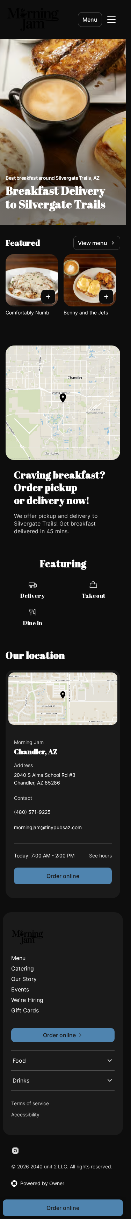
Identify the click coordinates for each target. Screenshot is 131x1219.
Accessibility (25, 1114)
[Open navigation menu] (111, 20)
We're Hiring (27, 999)
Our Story (24, 978)
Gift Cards (25, 1010)
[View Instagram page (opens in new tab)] (15, 1150)
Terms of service (30, 1103)
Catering (22, 968)
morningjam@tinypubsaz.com (48, 829)
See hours (100, 855)
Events (20, 989)
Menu (89, 19)
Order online (62, 875)
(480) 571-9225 (32, 813)
